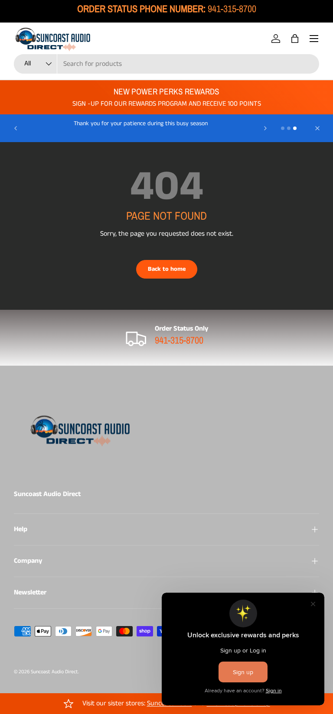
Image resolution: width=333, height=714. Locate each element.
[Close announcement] (317, 128)
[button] (294, 38)
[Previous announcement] (16, 128)
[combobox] (166, 64)
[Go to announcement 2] (289, 128)
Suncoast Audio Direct (54, 671)
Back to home (167, 269)
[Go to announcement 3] (295, 128)
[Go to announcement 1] (282, 128)
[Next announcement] (265, 128)
